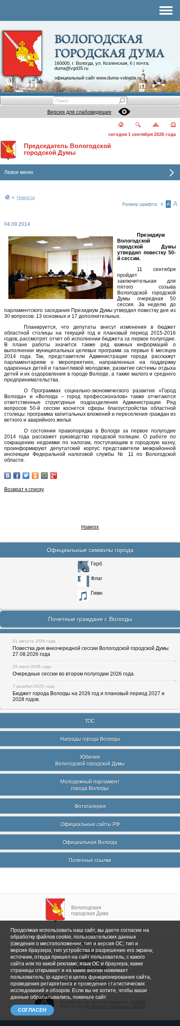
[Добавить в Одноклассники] (35, 475)
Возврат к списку (24, 489)
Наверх (90, 527)
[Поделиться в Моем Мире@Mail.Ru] (44, 475)
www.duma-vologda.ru (118, 77)
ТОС (90, 721)
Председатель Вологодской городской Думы (67, 149)
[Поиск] (133, 125)
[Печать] (168, 125)
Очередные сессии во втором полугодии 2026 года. (74, 674)
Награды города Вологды (90, 739)
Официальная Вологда (90, 842)
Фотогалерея (90, 806)
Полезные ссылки (90, 860)
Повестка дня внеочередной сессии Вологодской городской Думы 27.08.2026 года (91, 651)
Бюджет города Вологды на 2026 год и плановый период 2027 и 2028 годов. (89, 696)
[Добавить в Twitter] (26, 475)
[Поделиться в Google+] (53, 475)
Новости (26, 197)
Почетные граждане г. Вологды (90, 619)
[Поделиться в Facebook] (16, 475)
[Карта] (151, 125)
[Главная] (115, 125)
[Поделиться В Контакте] (7, 475)
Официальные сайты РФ (90, 824)
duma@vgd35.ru (71, 68)
